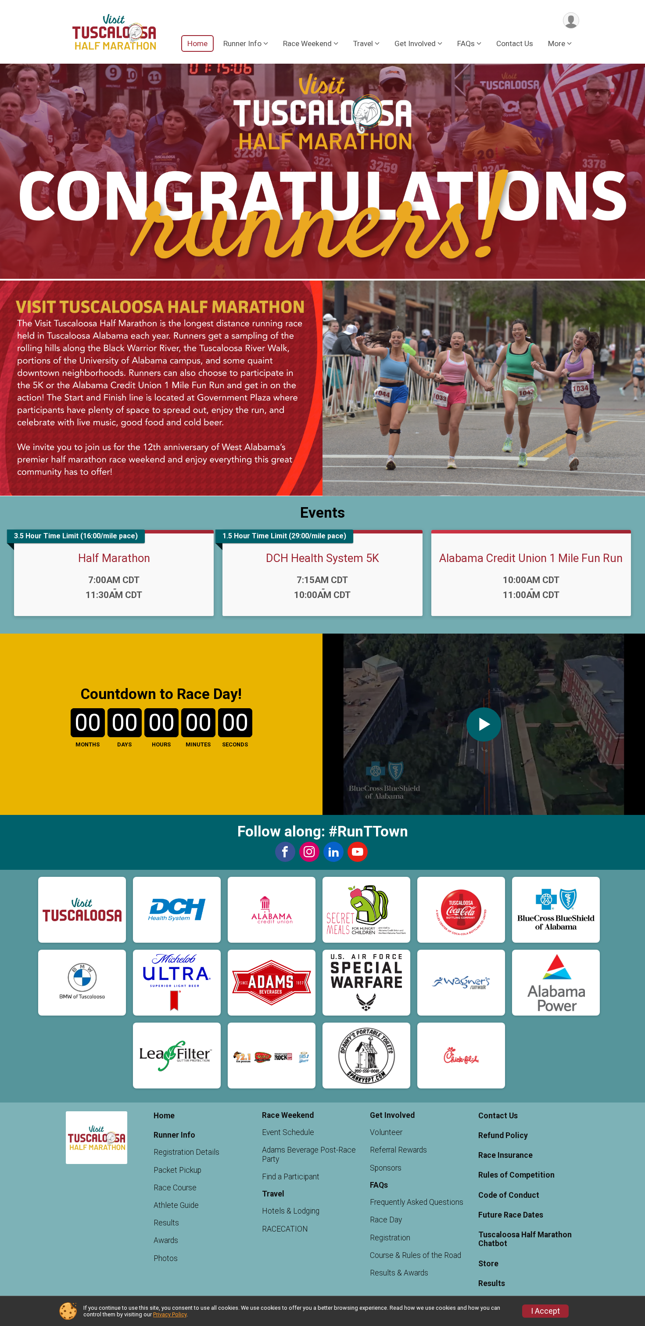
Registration (390, 1237)
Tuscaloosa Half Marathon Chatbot (525, 1239)
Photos (166, 1258)
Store (488, 1263)
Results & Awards (399, 1272)
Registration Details (186, 1152)
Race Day (386, 1219)
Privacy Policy (169, 1314)
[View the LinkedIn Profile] (333, 852)
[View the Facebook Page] (285, 852)
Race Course (175, 1187)
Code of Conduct (508, 1195)
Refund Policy (503, 1135)
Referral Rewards (398, 1150)
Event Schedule (288, 1132)
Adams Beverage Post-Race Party (309, 1154)
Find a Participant (290, 1176)
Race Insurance (505, 1155)
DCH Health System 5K (322, 558)
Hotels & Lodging (290, 1211)
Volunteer (386, 1132)
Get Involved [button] (415, 43)
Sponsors (385, 1168)
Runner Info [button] (242, 43)
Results (166, 1222)
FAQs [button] (466, 43)
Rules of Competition (516, 1175)
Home (197, 43)
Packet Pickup (177, 1170)
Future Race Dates (510, 1215)
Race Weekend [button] (307, 43)
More (556, 43)
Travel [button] (363, 43)
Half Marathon (114, 558)
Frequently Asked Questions (416, 1202)
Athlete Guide (176, 1205)
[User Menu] (571, 20)
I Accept (545, 1311)
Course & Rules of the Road (415, 1255)
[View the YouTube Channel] (358, 852)
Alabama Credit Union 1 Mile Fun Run (531, 558)
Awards (166, 1240)
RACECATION (285, 1229)
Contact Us (514, 43)
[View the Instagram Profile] (309, 852)
